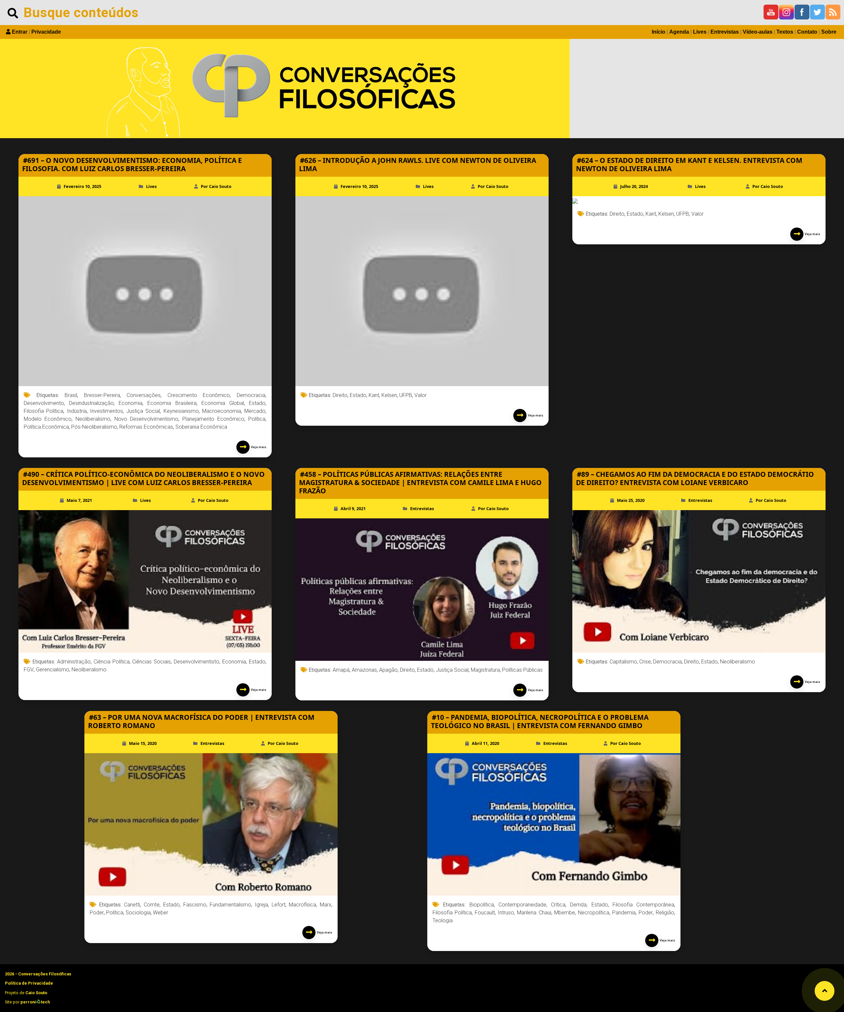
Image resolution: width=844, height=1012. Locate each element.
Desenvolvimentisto (196, 662)
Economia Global (222, 403)
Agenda (679, 32)
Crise (645, 662)
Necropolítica (593, 912)
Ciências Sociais (151, 662)
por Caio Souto (216, 186)
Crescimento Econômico (198, 395)
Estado (257, 403)
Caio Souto (36, 992)
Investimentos (106, 411)
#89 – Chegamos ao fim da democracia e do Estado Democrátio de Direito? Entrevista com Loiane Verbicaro (695, 478)
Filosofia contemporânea (643, 905)
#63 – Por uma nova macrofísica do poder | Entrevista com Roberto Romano (201, 721)
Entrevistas (724, 32)
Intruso (506, 912)
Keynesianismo (181, 411)
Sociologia (138, 912)
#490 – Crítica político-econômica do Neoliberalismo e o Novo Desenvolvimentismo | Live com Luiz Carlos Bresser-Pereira (143, 478)
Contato (807, 32)
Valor (420, 395)
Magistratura (485, 670)
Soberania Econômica (201, 427)
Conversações (144, 395)
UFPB (405, 395)
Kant (374, 395)
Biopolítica (481, 905)
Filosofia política (43, 411)
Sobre (828, 32)
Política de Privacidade (29, 983)
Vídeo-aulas (757, 32)
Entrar (20, 32)
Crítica (558, 905)
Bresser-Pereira (102, 395)
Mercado (254, 411)
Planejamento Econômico (213, 419)
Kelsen (389, 395)
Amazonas (364, 670)
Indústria (77, 411)
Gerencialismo (52, 669)
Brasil (71, 395)
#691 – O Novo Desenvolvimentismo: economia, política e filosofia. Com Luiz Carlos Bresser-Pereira (132, 164)
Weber (160, 912)
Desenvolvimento (44, 403)
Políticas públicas (522, 670)
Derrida (578, 905)
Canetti (132, 905)
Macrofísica (302, 905)
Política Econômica (46, 427)
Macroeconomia (221, 411)
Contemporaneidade (522, 905)
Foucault (485, 912)
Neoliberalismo (92, 419)
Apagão (388, 670)
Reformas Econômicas (146, 427)
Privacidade (46, 32)
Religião (665, 912)
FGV (29, 669)
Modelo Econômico (48, 419)
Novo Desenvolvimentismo (146, 419)
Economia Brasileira (171, 403)
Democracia (251, 395)
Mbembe (564, 912)
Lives (700, 32)
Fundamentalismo (230, 905)
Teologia (443, 920)
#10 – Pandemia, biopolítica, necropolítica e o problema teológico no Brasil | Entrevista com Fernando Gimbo (539, 721)
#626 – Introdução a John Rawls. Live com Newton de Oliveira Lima (417, 164)
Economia (130, 403)
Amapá (341, 670)
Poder (97, 912)
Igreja (261, 905)
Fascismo (194, 905)
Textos (784, 32)
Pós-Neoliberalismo (94, 427)
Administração (74, 662)
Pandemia (624, 912)
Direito (340, 395)
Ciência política (112, 662)
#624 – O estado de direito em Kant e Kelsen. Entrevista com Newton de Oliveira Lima (689, 164)
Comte (152, 905)
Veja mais (258, 447)
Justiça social (143, 411)
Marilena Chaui (534, 912)
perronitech (35, 1001)
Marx (325, 905)
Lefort (279, 905)
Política (256, 419)
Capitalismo (623, 662)
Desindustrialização (91, 403)
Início (658, 32)
